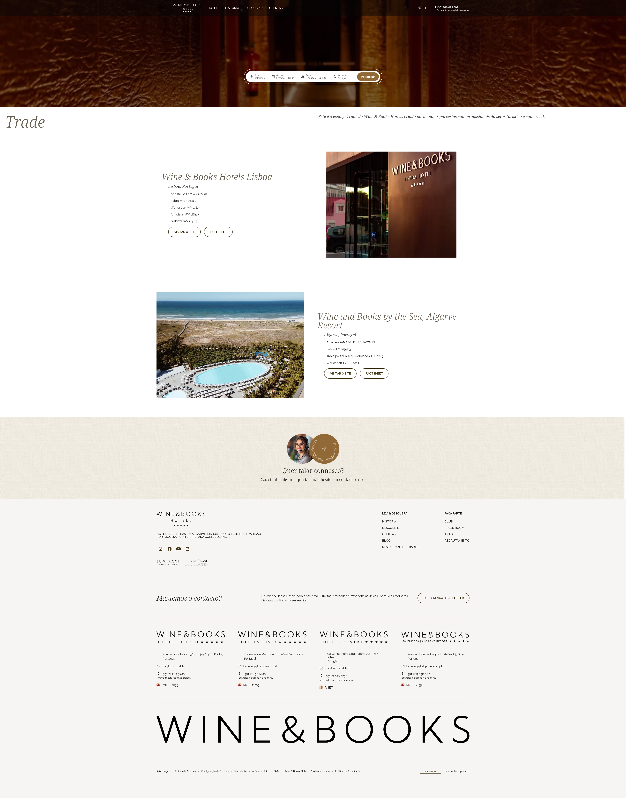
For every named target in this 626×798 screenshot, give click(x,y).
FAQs (276, 771)
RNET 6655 (414, 685)
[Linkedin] (187, 549)
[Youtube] (178, 549)
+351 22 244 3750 (173, 674)
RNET (329, 687)
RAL (266, 771)
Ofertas (276, 8)
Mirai (467, 771)
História (232, 8)
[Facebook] (169, 549)
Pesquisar (368, 76)
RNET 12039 (170, 685)
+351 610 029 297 (447, 7)
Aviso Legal (162, 771)
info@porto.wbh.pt (174, 666)
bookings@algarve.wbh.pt (424, 666)
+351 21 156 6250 (254, 674)
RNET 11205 (251, 685)
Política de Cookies (185, 771)
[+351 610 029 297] (435, 7)
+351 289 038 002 (418, 674)
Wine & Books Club (295, 771)
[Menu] (161, 8)
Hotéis (213, 8)
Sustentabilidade (320, 771)
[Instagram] (160, 549)
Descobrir (254, 8)
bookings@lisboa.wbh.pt (260, 666)
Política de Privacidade (347, 771)
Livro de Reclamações (246, 771)
